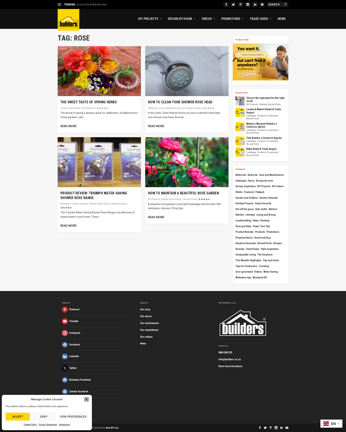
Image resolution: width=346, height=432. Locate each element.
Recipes (277, 243)
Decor (251, 180)
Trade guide (259, 19)
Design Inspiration (246, 186)
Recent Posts (274, 104)
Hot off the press (245, 209)
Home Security (263, 203)
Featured (249, 192)
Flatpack (259, 192)
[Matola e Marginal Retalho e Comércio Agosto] (240, 126)
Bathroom (65, 203)
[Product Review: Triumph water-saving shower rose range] (99, 162)
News (282, 19)
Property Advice (244, 237)
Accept (17, 416)
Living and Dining (266, 214)
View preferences (73, 416)
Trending (264, 266)
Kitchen (273, 209)
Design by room (264, 180)
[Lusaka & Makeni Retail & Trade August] (240, 112)
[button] (86, 399)
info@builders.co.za (229, 359)
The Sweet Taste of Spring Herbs (88, 102)
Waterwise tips (119, 203)
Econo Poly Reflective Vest (92, 4)
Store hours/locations (230, 366)
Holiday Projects (245, 203)
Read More (68, 126)
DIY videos (188, 108)
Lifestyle (250, 214)
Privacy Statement (48, 424)
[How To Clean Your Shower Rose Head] (187, 71)
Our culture (146, 336)
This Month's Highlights (248, 260)
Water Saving (103, 203)
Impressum (64, 424)
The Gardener (88, 108)
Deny (43, 416)
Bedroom (253, 174)
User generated (244, 271)
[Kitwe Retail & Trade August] (240, 152)
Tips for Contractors (246, 266)
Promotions (230, 19)
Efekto (239, 192)
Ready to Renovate (246, 243)
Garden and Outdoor (70, 108)
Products (261, 115)
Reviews (240, 249)
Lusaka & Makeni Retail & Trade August (263, 111)
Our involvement (149, 323)
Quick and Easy (262, 237)
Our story (145, 309)
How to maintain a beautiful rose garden (183, 193)
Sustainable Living (246, 254)
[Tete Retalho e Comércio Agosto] (240, 141)
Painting (263, 104)
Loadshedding (244, 220)
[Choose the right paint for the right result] (240, 100)
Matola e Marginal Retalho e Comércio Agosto (261, 125)
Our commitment (149, 330)
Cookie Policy (30, 424)
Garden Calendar (268, 197)
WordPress (112, 427)
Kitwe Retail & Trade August (261, 148)
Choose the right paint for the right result (265, 99)
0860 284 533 (225, 352)
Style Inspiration (270, 249)
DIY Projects (148, 19)
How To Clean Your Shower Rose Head (180, 102)
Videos (207, 19)
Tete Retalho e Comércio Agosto (264, 137)
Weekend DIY (260, 277)
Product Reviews (79, 203)
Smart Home (252, 249)
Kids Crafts (261, 209)
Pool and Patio (243, 226)
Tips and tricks (189, 199)
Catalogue (251, 115)
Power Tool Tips (261, 226)
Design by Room (180, 19)
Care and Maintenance (170, 108)
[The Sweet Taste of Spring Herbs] (99, 71)
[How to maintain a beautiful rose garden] (187, 162)
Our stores (146, 316)
